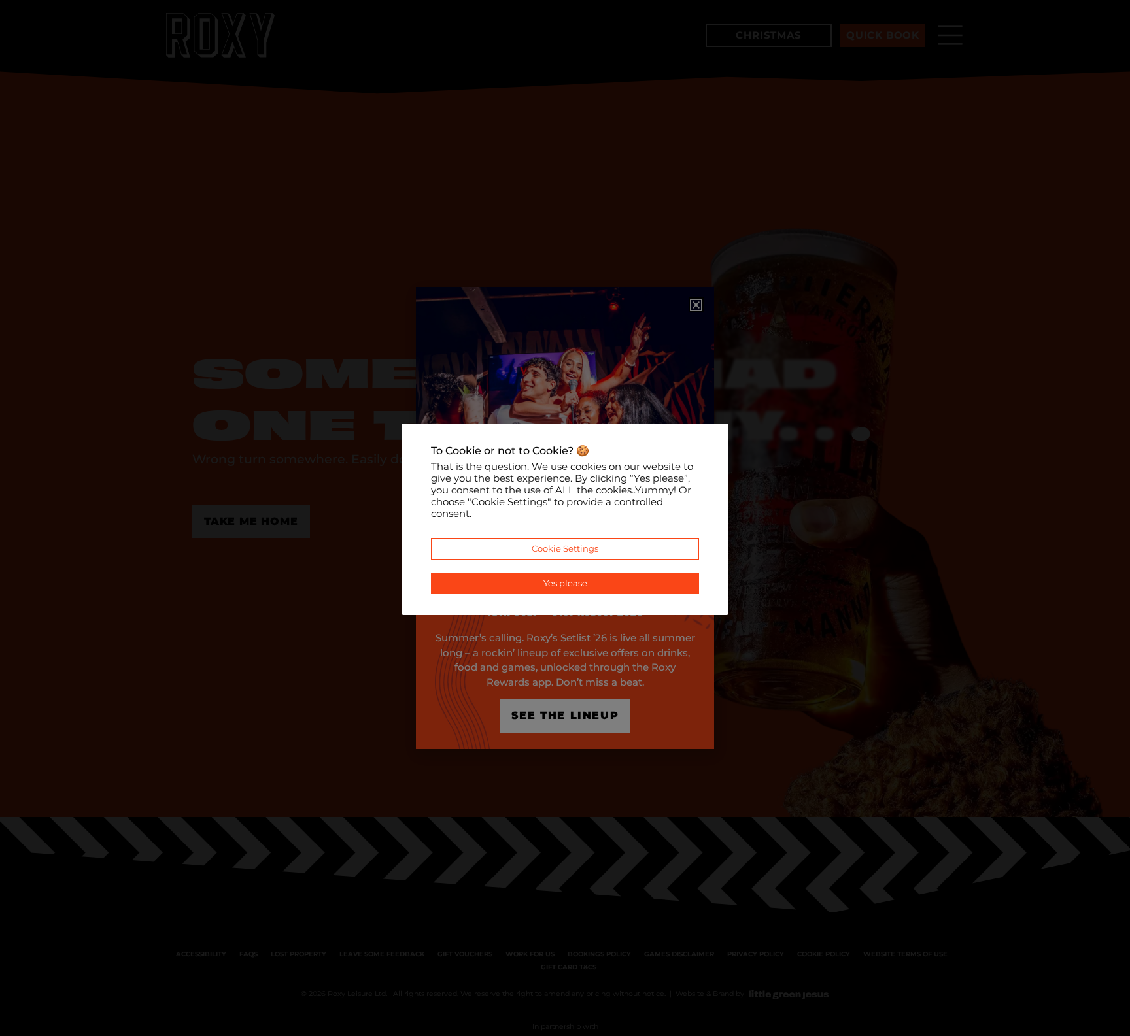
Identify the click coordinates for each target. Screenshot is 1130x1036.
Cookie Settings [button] (565, 548)
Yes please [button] (565, 583)
